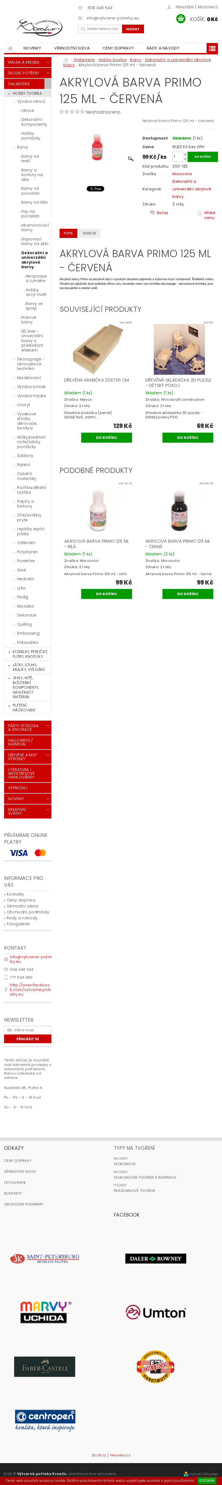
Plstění (23, 465)
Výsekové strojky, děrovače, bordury (27, 421)
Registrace (208, 7)
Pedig (22, 597)
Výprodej (18, 788)
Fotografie (15, 1182)
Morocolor (182, 174)
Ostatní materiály (26, 476)
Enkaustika (27, 642)
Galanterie (19, 84)
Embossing (28, 633)
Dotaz (162, 213)
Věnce (27, 110)
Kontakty (15, 894)
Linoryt (23, 404)
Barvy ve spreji (34, 306)
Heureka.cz (120, 1455)
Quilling (24, 624)
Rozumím (206, 1480)
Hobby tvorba (27, 93)
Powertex (26, 560)
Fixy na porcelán (30, 214)
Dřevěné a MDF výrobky (22, 756)
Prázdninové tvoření (134, 1190)
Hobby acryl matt (36, 292)
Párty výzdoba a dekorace (23, 727)
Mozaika (25, 606)
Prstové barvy (28, 320)
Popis (68, 233)
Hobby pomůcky (30, 136)
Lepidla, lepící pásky (31, 531)
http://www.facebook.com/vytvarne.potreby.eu (30, 989)
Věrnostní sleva (72, 48)
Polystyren (27, 552)
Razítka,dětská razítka (31, 490)
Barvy (22, 147)
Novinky (32, 48)
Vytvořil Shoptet (204, 1474)
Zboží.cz (99, 1455)
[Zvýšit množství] (185, 154)
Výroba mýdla (31, 396)
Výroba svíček (31, 386)
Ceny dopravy (118, 48)
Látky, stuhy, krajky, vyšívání (29, 667)
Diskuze (89, 233)
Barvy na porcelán (30, 191)
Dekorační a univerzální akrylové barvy (34, 260)
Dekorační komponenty (34, 122)
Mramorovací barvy (35, 228)
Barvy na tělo (34, 202)
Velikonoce (125, 1163)
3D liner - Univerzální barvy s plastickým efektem (32, 341)
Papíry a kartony (25, 504)
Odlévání (26, 542)
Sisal (21, 570)
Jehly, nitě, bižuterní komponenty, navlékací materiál (26, 687)
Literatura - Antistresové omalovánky (21, 773)
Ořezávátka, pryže (29, 517)
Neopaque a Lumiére (36, 278)
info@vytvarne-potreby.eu (31, 959)
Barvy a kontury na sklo (32, 174)
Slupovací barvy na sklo (34, 241)
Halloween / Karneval (20, 742)
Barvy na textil (30, 159)
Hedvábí (25, 579)
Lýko (21, 588)
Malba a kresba (23, 62)
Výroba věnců (31, 101)
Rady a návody (163, 48)
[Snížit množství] (185, 159)
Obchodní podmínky (28, 912)
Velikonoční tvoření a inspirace (145, 1177)
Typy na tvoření (134, 1148)
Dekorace (27, 615)
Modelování (29, 377)
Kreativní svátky (17, 811)
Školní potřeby (23, 73)
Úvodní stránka (10, 48)
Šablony (25, 455)
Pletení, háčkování (24, 707)
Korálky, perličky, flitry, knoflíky (30, 654)
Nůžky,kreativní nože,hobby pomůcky (31, 442)
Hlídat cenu (210, 215)
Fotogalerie (18, 924)
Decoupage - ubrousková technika (30, 363)
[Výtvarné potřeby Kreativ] (40, 27)
